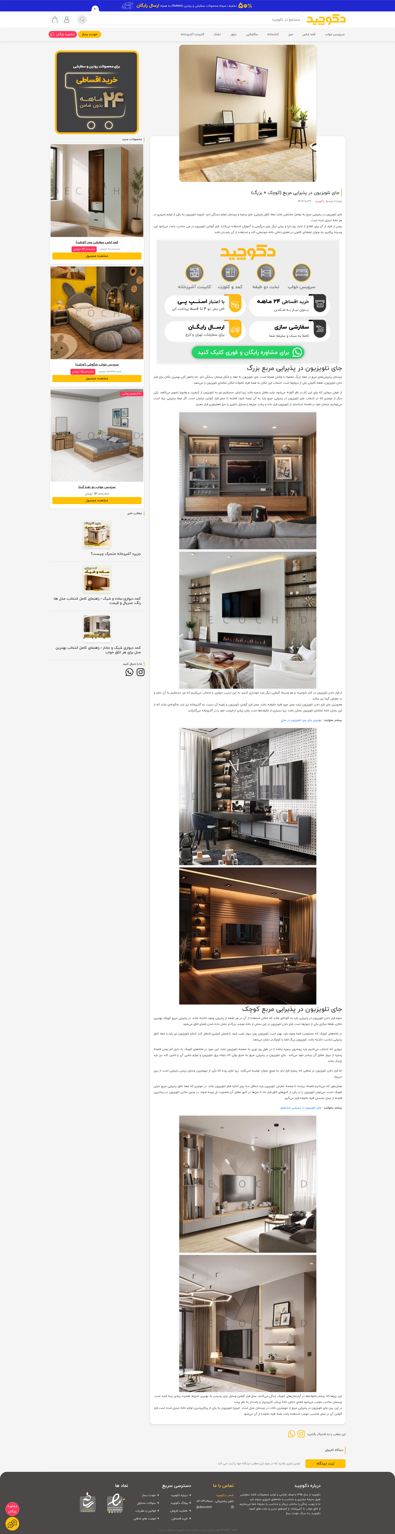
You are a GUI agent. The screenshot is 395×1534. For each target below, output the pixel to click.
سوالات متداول (146, 1503)
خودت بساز (89, 34)
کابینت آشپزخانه (192, 34)
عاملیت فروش (179, 1511)
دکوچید (319, 201)
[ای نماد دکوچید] (115, 1502)
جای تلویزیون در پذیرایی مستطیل (300, 1108)
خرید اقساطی (179, 1519)
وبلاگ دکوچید (179, 1503)
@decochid (204, 1507)
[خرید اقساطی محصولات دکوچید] (96, 93)
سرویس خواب (335, 34)
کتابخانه (273, 34)
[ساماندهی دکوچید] (87, 1502)
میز (290, 34)
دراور (233, 34)
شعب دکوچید (225, 1495)
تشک (217, 34)
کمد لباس (308, 34)
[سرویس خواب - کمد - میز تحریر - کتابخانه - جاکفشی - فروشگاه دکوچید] (326, 19)
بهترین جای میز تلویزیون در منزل (301, 720)
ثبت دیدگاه (325, 1463)
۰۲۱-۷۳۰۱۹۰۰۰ (204, 1501)
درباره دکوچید (179, 1495)
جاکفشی (252, 34)
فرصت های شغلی (144, 1519)
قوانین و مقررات (145, 1511)
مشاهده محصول (97, 256)
